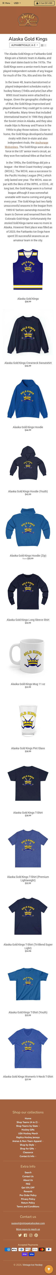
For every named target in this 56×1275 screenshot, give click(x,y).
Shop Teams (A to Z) (27, 1122)
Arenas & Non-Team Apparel (27, 1141)
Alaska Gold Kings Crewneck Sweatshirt (28, 362)
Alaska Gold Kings (28, 298)
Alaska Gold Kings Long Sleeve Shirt (28, 619)
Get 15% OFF (28, 1187)
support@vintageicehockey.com (28, 1223)
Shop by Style (27, 1144)
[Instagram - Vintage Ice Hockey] (31, 1235)
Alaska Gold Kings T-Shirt (28, 812)
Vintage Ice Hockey (33, 1264)
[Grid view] (42, 45)
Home (28, 1118)
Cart (45, 3)
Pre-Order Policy (28, 1195)
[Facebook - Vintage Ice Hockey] (25, 1235)
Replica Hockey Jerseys (28, 1137)
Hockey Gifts (28, 1129)
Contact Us (28, 1176)
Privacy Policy (28, 1199)
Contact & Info (27, 1156)
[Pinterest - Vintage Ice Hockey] (36, 1235)
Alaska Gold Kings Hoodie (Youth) (28, 491)
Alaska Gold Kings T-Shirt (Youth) (28, 1012)
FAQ (28, 1183)
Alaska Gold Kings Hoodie (28, 427)
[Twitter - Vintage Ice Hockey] (20, 1235)
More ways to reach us (28, 1229)
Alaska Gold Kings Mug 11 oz (28, 684)
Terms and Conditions (28, 1206)
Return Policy (28, 1202)
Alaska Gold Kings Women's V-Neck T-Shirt (28, 1076)
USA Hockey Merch (28, 1133)
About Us (28, 1180)
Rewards (28, 1191)
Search (28, 1172)
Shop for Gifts (27, 1148)
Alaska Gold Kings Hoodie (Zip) (28, 555)
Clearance (28, 1152)
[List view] (45, 45)
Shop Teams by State (27, 1125)
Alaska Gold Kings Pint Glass (28, 748)
